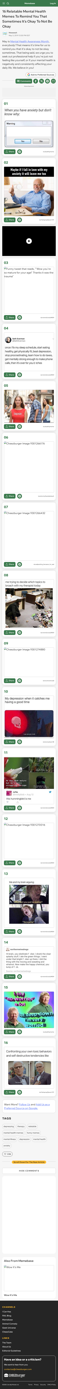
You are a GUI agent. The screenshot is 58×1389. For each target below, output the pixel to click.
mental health (39, 1139)
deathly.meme (49, 152)
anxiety (7, 1145)
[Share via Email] (53, 81)
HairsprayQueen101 (47, 220)
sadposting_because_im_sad (44, 564)
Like (9, 1154)
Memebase (29, 3)
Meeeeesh (13, 33)
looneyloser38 (49, 742)
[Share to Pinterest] (47, 81)
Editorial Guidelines (11, 1350)
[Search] (7, 3)
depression (24, 1139)
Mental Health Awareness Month (29, 41)
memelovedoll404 (48, 317)
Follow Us (24, 1104)
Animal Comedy (9, 1323)
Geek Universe (9, 1328)
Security (43, 1385)
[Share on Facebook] (35, 81)
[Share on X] (41, 81)
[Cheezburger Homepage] (29, 1376)
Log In (53, 3)
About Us (6, 1346)
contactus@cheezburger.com (18, 1369)
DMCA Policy (51, 1385)
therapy (21, 1126)
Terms (30, 1385)
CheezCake (7, 1332)
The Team (6, 1342)
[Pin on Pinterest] (19, 151)
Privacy (36, 1385)
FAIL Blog (6, 1315)
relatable (32, 1126)
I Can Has (6, 1311)
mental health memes (13, 1133)
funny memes (33, 1133)
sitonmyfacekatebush (47, 496)
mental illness (10, 1139)
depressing (9, 1126)
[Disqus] (29, 1216)
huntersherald (49, 681)
